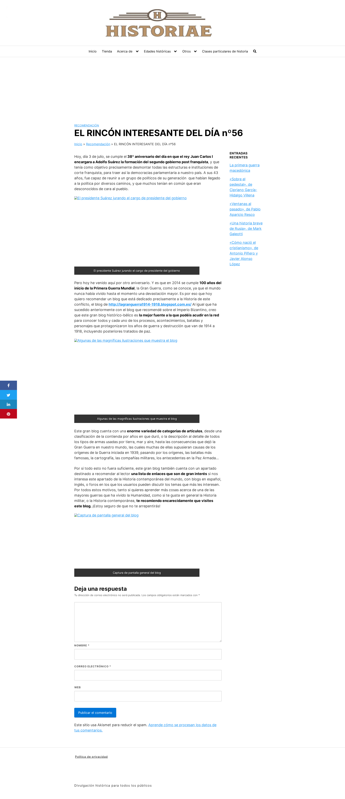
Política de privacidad (91, 756)
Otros (186, 51)
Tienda (107, 51)
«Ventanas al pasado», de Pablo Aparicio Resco (245, 209)
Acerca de (124, 51)
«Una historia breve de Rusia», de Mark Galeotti (246, 228)
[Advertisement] (172, 87)
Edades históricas (157, 51)
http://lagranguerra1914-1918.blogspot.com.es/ (150, 304)
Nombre (81, 645)
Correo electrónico (92, 666)
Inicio (93, 51)
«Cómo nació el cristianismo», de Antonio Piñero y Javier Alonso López (244, 253)
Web (77, 687)
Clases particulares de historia (225, 51)
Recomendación (86, 125)
